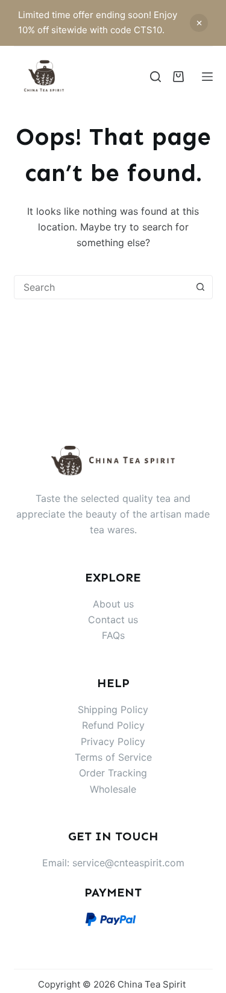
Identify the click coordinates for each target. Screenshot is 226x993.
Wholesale (113, 789)
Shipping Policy (113, 709)
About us (113, 604)
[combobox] (101, 287)
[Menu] (207, 76)
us (133, 620)
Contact (108, 620)
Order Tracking (113, 773)
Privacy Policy (113, 741)
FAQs (113, 635)
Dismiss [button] (199, 23)
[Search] (155, 76)
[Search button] (200, 287)
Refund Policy (113, 725)
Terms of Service (113, 757)
